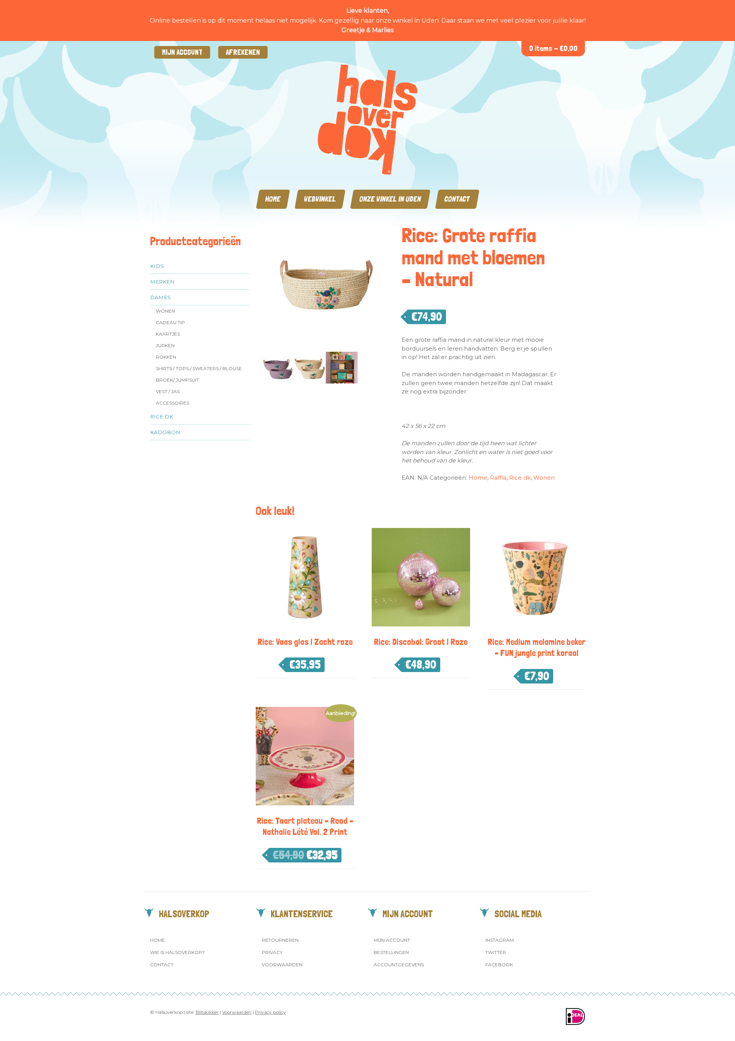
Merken (162, 282)
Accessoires (172, 403)
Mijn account (182, 52)
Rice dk (161, 416)
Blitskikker (207, 1012)
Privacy (272, 952)
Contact (457, 199)
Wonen (165, 311)
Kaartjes (168, 334)
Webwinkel (320, 199)
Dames (160, 297)
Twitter (495, 952)
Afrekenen (243, 52)
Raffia (498, 477)
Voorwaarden (282, 964)
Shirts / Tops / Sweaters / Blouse (199, 368)
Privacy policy (270, 1012)
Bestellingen (391, 952)
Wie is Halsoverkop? (177, 952)
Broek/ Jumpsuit (177, 380)
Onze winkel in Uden (390, 199)
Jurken (165, 345)
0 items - (553, 48)
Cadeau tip (170, 322)
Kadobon (165, 432)
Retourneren (280, 940)
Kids (157, 266)
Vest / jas (168, 391)
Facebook (499, 964)
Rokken (166, 357)
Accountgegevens (399, 964)
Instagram (499, 940)
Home (273, 199)
